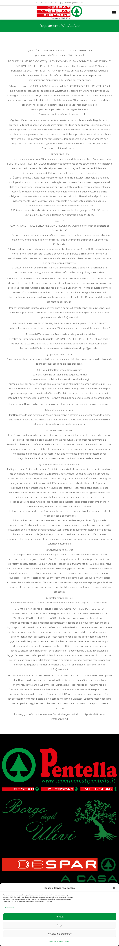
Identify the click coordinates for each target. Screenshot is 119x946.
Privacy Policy (64, 941)
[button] (114, 888)
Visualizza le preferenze (59, 933)
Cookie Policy (53, 941)
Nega (59, 925)
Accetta (59, 916)
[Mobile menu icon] (114, 12)
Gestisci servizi (10, 907)
